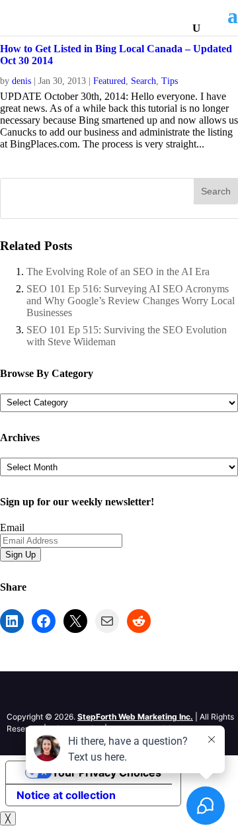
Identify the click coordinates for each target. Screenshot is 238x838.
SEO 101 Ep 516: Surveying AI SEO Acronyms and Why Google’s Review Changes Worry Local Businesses (130, 300)
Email (12, 527)
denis (21, 81)
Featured (109, 81)
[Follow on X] (43, 695)
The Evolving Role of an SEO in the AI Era (118, 271)
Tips (169, 81)
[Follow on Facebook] (17, 695)
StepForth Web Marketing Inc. (135, 717)
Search (143, 81)
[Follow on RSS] (70, 695)
